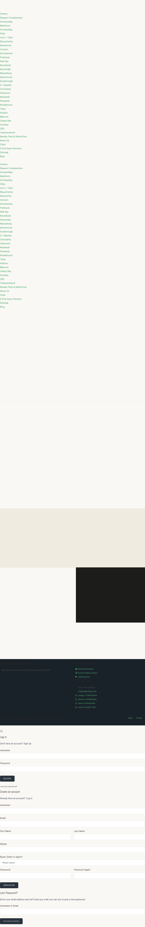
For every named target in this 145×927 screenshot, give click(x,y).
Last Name (79, 831)
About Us (4, 140)
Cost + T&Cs (6, 37)
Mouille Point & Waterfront (13, 136)
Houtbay (4, 124)
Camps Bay (5, 120)
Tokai (2, 109)
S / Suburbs (6, 85)
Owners (4, 13)
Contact (4, 49)
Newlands (5, 97)
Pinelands (5, 101)
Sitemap (4, 152)
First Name (5, 831)
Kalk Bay (4, 61)
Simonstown (6, 77)
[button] (72, 160)
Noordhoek (5, 65)
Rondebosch (6, 105)
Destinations (6, 53)
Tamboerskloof (7, 132)
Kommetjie (5, 69)
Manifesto (5, 25)
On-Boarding (6, 29)
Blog (2, 156)
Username (5, 750)
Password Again (82, 869)
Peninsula (4, 57)
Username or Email (9, 906)
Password (5, 763)
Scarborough (6, 81)
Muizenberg (6, 73)
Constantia (5, 89)
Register (10, 885)
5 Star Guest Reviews (11, 148)
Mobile (3, 844)
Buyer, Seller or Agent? (11, 857)
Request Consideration (11, 17)
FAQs (2, 33)
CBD (2, 128)
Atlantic (4, 112)
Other (3, 144)
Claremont (5, 93)
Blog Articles (6, 41)
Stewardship (6, 21)
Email (3, 818)
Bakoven (4, 116)
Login (8, 779)
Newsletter (5, 45)
